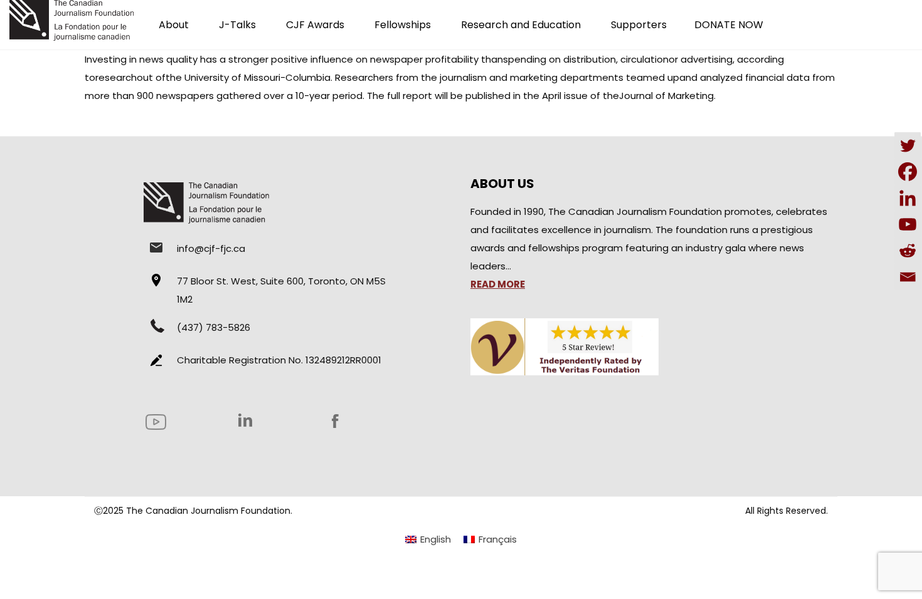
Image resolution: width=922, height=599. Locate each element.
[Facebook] (907, 172)
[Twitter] (907, 145)
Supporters (639, 25)
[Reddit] (907, 250)
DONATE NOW (728, 25)
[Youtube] (907, 224)
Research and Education (521, 25)
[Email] (907, 277)
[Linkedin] (907, 198)
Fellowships (402, 25)
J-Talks (237, 25)
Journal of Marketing (666, 95)
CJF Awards (315, 25)
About (174, 25)
